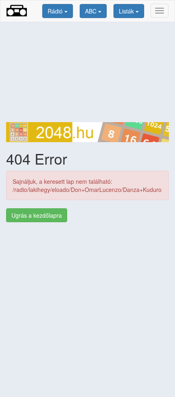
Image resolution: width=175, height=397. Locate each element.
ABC (91, 11)
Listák (127, 11)
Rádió (56, 11)
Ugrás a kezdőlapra (36, 215)
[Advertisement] (87, 72)
